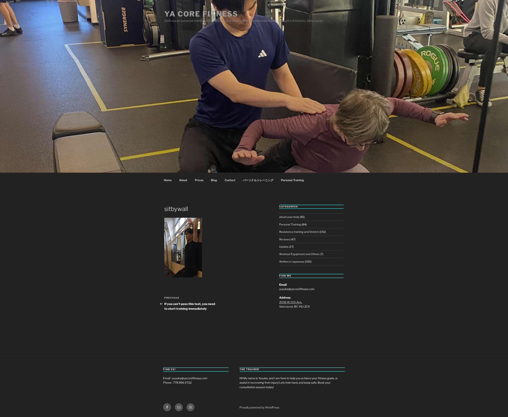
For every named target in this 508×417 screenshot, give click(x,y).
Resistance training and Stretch (299, 231)
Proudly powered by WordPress (259, 407)
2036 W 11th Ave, (290, 302)
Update (284, 246)
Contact (230, 180)
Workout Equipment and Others (299, 254)
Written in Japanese (291, 261)
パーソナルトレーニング (258, 180)
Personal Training (292, 180)
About (183, 180)
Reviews (284, 239)
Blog (214, 180)
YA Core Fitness (201, 14)
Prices (199, 180)
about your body (289, 217)
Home (168, 180)
